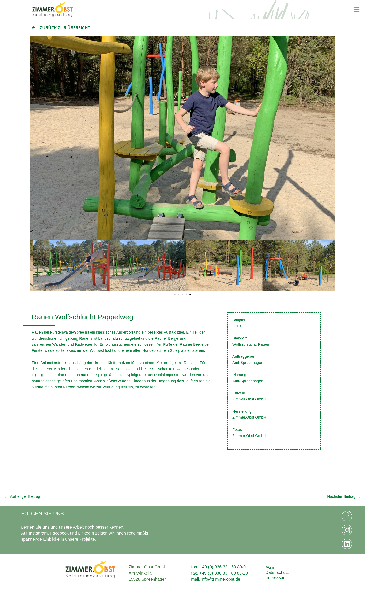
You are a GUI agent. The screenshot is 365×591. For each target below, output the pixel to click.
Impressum (276, 577)
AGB (270, 567)
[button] (303, 9)
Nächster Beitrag (343, 496)
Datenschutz (277, 572)
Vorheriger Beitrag (22, 496)
